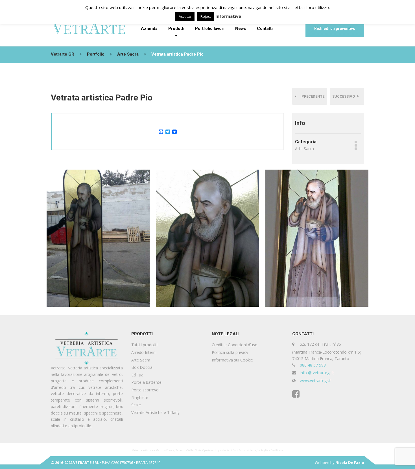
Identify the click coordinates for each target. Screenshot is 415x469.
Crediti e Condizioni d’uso (234, 344)
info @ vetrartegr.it (317, 372)
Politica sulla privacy (230, 352)
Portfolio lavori (209, 28)
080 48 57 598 (313, 365)
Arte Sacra (140, 360)
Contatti (265, 28)
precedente (311, 96)
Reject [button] (205, 16)
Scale (136, 404)
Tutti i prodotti (144, 344)
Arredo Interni (143, 352)
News (240, 28)
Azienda (149, 28)
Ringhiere (139, 397)
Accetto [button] (185, 16)
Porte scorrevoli (145, 390)
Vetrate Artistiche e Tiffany (155, 412)
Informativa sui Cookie (232, 360)
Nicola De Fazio (349, 462)
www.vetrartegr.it (315, 380)
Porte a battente (146, 382)
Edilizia (137, 375)
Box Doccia (141, 367)
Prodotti (176, 28)
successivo (344, 96)
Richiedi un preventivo (334, 28)
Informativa (228, 16)
